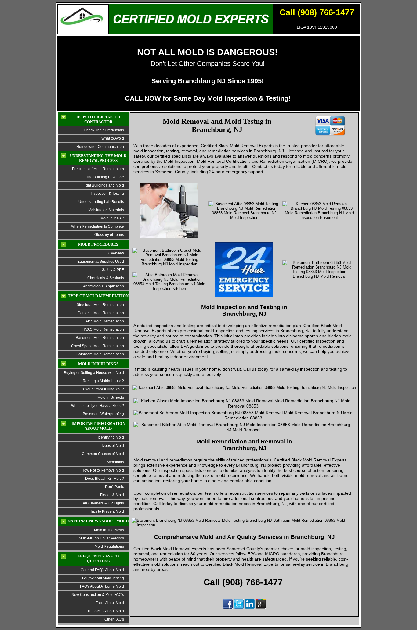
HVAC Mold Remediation (103, 329)
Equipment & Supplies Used (100, 261)
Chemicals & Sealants (105, 278)
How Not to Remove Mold (103, 470)
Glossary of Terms (109, 235)
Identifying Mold (111, 437)
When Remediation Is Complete (97, 226)
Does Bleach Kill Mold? (104, 478)
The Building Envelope (105, 177)
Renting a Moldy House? (103, 381)
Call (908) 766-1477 (317, 12)
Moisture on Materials (106, 210)
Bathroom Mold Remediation (100, 354)
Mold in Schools (110, 397)
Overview (116, 253)
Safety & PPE (113, 270)
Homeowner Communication (100, 146)
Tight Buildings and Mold (103, 185)
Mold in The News (109, 530)
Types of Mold (112, 445)
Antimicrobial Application (103, 286)
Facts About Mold (110, 603)
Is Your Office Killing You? (103, 389)
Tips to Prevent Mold (107, 511)
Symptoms (115, 462)
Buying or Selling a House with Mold (94, 373)
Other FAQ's (114, 619)
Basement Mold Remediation (100, 338)
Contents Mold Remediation (101, 313)
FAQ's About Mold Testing (103, 578)
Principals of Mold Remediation (98, 169)
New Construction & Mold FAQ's (97, 595)
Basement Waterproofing (103, 414)
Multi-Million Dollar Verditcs (101, 538)
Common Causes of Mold (103, 454)
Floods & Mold (112, 495)
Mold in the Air (112, 218)
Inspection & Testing (107, 193)
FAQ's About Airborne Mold (102, 586)
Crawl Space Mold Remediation (97, 346)
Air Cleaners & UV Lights (103, 503)
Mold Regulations (109, 546)
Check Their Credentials (104, 130)
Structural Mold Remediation (100, 305)
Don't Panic (114, 487)
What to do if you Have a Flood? (97, 406)
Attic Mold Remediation (104, 321)
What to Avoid (112, 138)
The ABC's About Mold (105, 611)
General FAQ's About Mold (102, 570)
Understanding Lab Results (101, 202)
